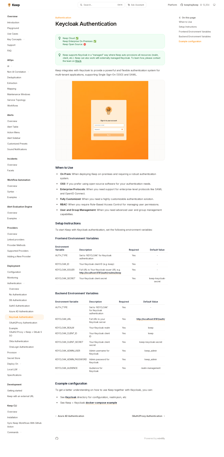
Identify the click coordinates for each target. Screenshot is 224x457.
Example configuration (190, 41)
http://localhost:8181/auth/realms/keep (100, 272)
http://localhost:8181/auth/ (151, 319)
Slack (78, 61)
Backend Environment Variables (195, 36)
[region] (110, 264)
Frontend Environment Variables (195, 31)
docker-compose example (101, 402)
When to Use (185, 22)
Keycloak (70, 397)
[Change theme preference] (214, 4)
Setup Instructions (188, 26)
